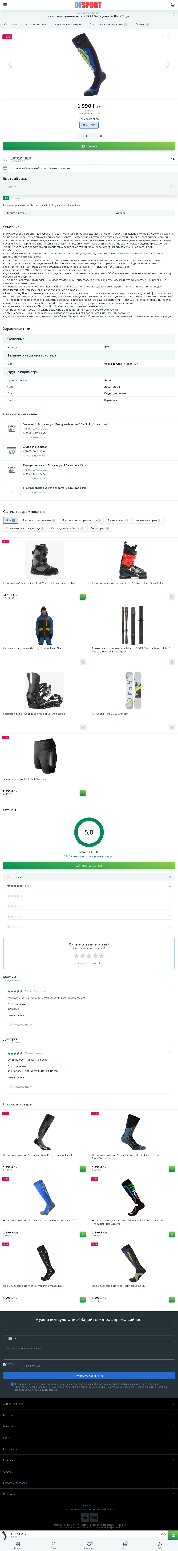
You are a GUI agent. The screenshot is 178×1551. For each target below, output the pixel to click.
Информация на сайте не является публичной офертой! (89, 1527)
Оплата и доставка (15, 1483)
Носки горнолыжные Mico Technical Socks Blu (118, 1285)
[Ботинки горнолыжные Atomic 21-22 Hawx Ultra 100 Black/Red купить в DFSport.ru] (133, 560)
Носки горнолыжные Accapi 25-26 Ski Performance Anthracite (38, 1155)
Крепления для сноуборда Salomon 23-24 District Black (34, 713)
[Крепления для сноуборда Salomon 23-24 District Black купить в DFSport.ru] (44, 690)
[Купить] (172, 597)
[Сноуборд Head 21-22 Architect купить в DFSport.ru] (133, 690)
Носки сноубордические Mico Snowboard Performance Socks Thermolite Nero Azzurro (127, 1222)
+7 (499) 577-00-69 (34, 451)
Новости (9, 1460)
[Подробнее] (83, 597)
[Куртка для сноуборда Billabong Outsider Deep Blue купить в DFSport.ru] (44, 625)
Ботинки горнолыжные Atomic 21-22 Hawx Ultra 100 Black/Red (128, 583)
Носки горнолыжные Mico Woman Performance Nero (33, 1285)
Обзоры (8, 1471)
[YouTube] (85, 1517)
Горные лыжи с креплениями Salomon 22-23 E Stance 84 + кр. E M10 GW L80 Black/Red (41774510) (131, 650)
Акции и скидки (13, 1403)
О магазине (10, 1449)
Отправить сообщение (89, 1375)
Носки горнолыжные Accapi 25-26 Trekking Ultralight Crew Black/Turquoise (125, 1157)
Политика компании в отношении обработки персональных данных (89, 1525)
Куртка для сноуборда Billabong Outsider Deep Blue (32, 648)
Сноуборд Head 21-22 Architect (110, 713)
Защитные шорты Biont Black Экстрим (24, 779)
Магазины (9, 1426)
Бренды (8, 1415)
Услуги (7, 1437)
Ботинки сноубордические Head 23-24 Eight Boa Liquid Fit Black (39, 583)
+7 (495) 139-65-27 (34, 432)
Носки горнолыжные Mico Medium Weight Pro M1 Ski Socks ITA (39, 1220)
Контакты (9, 1494)
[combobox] (9, 187)
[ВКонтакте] (94, 1517)
